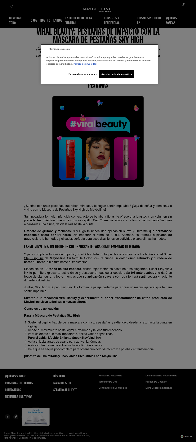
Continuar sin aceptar (59, 49)
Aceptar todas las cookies (116, 74)
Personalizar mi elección (83, 74)
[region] (99, 64)
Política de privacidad (85, 64)
